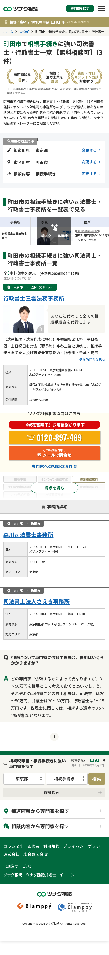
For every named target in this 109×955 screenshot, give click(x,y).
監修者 (34, 846)
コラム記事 (13, 846)
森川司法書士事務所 (28, 534)
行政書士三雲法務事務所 (33, 298)
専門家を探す (80, 8)
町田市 (35, 523)
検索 (97, 778)
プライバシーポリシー (83, 846)
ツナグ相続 (12, 874)
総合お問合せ (35, 854)
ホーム (8, 31)
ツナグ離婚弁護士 (41, 874)
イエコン (67, 874)
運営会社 (11, 854)
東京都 (24, 31)
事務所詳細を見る (92, 359)
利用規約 (51, 846)
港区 (42, 287)
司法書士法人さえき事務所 (36, 601)
